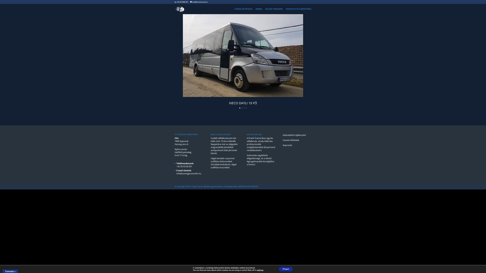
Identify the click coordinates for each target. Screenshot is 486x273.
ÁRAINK (259, 9)
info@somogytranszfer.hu (188, 173)
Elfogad (286, 269)
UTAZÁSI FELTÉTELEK (243, 9)
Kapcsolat (287, 145)
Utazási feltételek (291, 140)
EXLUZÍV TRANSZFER (274, 9)
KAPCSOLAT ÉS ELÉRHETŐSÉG (298, 9)
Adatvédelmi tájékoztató (294, 135)
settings (260, 270)
